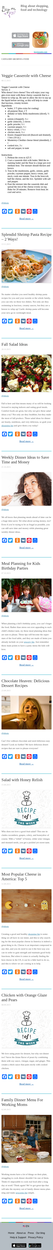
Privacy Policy (35, 1237)
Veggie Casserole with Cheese (26, 75)
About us (21, 1233)
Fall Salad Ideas (14, 344)
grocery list (29, 642)
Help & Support (18, 1237)
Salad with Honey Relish (22, 779)
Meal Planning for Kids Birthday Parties (20, 565)
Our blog (40, 1233)
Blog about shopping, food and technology (35, 8)
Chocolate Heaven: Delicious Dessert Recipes (25, 683)
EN (27, 1226)
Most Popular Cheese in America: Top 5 (21, 876)
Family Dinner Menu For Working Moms (22, 1102)
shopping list (7, 425)
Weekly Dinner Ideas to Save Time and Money (25, 459)
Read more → (26, 218)
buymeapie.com (40, 52)
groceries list (21, 1193)
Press (31, 1233)
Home (11, 1233)
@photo (5, 203)
